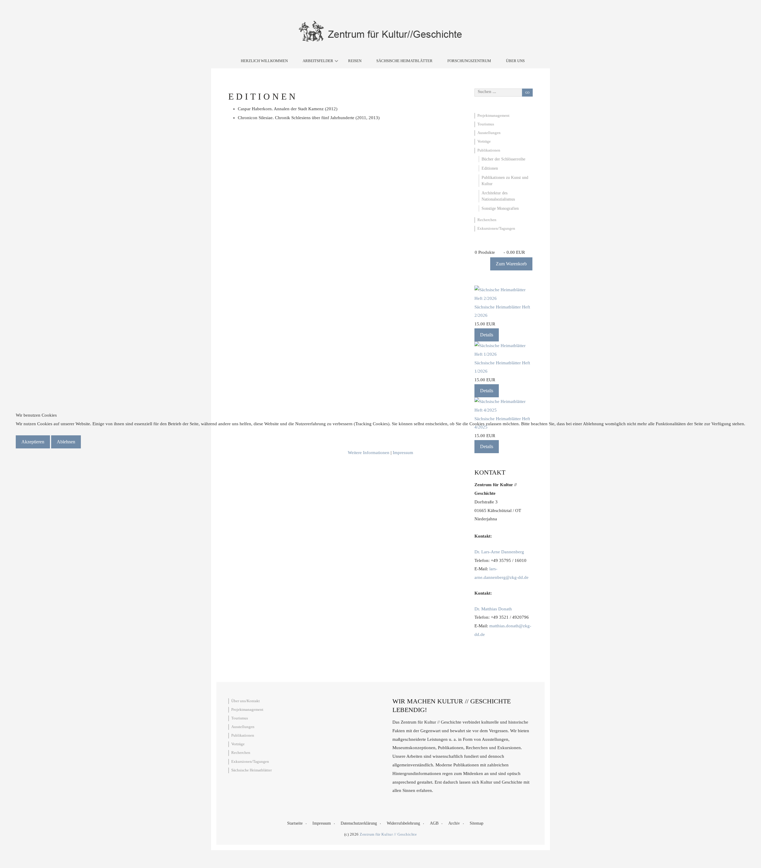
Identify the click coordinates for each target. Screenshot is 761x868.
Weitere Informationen (368, 452)
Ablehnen (66, 441)
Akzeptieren (32, 441)
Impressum (403, 452)
